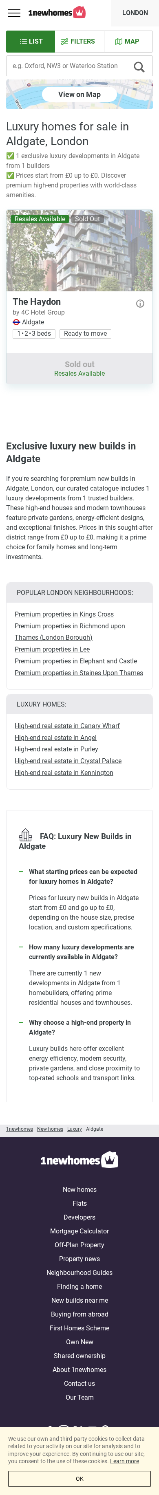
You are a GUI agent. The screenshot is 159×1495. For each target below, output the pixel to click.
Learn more (124, 1461)
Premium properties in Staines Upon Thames (79, 673)
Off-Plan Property (79, 1245)
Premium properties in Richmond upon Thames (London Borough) (70, 632)
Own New (79, 1342)
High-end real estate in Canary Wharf (67, 726)
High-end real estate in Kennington (64, 773)
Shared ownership (80, 1356)
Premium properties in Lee (52, 649)
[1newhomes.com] (79, 1161)
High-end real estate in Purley (56, 749)
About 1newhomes (79, 1370)
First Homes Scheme (79, 1328)
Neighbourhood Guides (79, 1273)
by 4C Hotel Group (39, 312)
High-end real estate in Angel (56, 738)
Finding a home (79, 1286)
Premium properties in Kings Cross (64, 614)
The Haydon (37, 302)
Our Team (80, 1397)
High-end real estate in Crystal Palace (68, 761)
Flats (80, 1203)
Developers (79, 1217)
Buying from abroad (79, 1314)
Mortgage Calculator (79, 1231)
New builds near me (79, 1300)
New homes (80, 1189)
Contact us (79, 1383)
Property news (79, 1259)
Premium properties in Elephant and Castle (76, 661)
